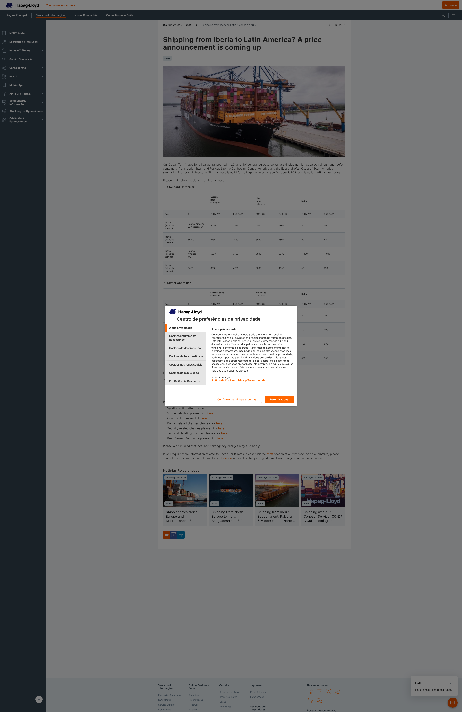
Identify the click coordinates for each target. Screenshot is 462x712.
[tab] (185, 328)
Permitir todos (279, 399)
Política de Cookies (223, 380)
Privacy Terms (246, 380)
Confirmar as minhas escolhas (236, 399)
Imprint (262, 380)
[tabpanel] (253, 355)
